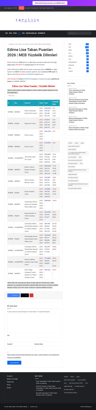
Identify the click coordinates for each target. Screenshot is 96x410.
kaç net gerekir (72, 157)
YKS (6, 33)
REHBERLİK (41, 33)
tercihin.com (34, 406)
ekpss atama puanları (74, 146)
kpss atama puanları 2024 (75, 160)
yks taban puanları (73, 180)
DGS (10, 33)
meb (81, 163)
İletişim (9, 387)
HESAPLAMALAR (31, 33)
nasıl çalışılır (71, 166)
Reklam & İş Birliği (12, 379)
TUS (23, 33)
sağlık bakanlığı (72, 174)
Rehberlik (71, 65)
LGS (19, 33)
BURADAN (30, 74)
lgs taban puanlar (72, 163)
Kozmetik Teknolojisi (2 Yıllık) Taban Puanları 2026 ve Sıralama (43, 8)
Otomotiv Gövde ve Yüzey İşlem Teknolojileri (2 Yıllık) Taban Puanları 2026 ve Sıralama (48, 388)
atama (76, 143)
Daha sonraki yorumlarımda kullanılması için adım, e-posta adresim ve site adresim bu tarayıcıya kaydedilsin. (33, 356)
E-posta (10, 344)
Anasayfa (11, 44)
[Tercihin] (26, 21)
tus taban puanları (73, 177)
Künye (9, 385)
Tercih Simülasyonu (86, 406)
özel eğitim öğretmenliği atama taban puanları (78, 184)
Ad (8, 335)
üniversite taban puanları (74, 188)
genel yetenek (72, 149)
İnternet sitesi (39, 344)
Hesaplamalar (72, 62)
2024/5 (70, 143)
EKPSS (70, 56)
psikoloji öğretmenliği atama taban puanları (77, 170)
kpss (80, 157)
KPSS (15, 33)
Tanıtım (70, 71)
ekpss (82, 143)
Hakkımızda (10, 382)
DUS (69, 68)
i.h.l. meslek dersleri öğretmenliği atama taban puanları (76, 153)
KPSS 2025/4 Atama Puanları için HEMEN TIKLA (50, 3)
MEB (23, 287)
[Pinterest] (31, 295)
